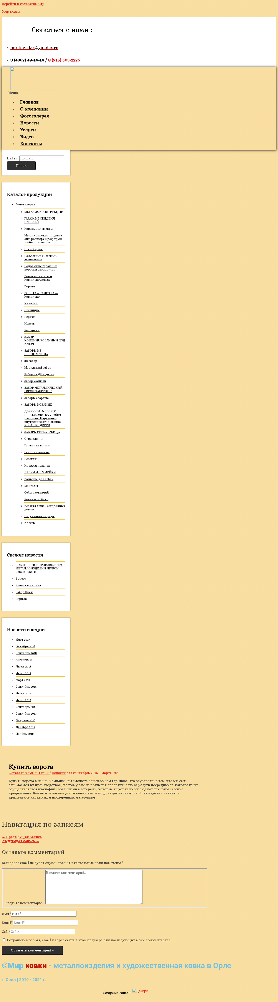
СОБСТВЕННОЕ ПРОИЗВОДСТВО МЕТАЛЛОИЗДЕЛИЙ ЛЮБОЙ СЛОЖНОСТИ (39, 568)
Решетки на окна (37, 452)
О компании (34, 108)
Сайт (6, 932)
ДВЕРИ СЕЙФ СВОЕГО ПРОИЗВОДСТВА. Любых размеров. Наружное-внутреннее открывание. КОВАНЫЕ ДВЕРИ (42, 418)
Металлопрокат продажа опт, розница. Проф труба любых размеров (43, 239)
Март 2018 (23, 680)
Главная (29, 101)
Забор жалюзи (35, 381)
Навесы (29, 323)
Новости (29, 122)
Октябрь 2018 (25, 646)
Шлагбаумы (33, 249)
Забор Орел (24, 592)
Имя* (6, 914)
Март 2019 (23, 639)
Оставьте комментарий (29, 773)
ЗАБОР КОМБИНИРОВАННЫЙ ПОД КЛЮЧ (44, 340)
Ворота (29, 286)
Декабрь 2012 (25, 727)
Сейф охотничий (36, 492)
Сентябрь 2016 (26, 686)
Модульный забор (37, 367)
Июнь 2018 (23, 673)
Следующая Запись (20, 841)
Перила (29, 316)
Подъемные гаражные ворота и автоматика (40, 267)
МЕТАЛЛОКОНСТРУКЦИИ (43, 211)
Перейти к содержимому (23, 4)
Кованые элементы (38, 228)
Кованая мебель (36, 499)
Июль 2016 (23, 693)
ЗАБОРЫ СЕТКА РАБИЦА (42, 432)
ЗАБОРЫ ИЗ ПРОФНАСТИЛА (36, 352)
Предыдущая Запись (22, 837)
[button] (119, 93)
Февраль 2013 (25, 720)
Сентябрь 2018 (26, 653)
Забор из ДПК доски (39, 374)
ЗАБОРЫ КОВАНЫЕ (38, 404)
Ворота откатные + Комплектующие (38, 277)
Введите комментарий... (25, 903)
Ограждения (33, 438)
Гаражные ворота (37, 445)
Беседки (30, 459)
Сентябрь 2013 (26, 713)
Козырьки (32, 330)
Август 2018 (24, 659)
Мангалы (31, 485)
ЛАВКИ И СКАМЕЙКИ (40, 472)
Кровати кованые (37, 465)
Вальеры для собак (38, 479)
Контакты (31, 143)
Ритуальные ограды (39, 516)
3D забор (30, 360)
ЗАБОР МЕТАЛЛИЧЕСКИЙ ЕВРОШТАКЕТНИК (43, 389)
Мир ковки (11, 11)
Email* (7, 923)
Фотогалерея (34, 115)
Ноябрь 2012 (25, 733)
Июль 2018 (23, 666)
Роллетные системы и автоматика (40, 257)
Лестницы (32, 310)
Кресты (29, 523)
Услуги (28, 129)
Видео (27, 136)
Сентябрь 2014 (26, 706)
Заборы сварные (36, 398)
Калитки (31, 303)
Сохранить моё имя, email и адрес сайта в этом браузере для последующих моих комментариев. (89, 940)
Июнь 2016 (23, 700)
